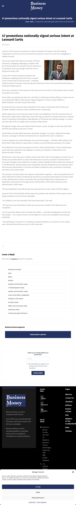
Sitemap (68, 431)
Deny (38, 492)
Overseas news (13, 310)
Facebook (44, 405)
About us (68, 394)
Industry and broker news (18, 284)
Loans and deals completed (18, 295)
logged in (14, 259)
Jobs (9, 273)
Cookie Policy (32, 502)
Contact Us (69, 398)
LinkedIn (44, 411)
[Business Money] (38, 6)
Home (27, 21)
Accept (38, 487)
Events (10, 280)
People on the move (15, 299)
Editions (68, 405)
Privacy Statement (41, 502)
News (31, 21)
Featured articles (14, 269)
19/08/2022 (6, 45)
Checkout (68, 402)
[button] (73, 472)
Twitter (43, 398)
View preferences (38, 498)
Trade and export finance (17, 313)
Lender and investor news (18, 291)
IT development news (16, 288)
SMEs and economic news (17, 306)
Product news (13, 302)
